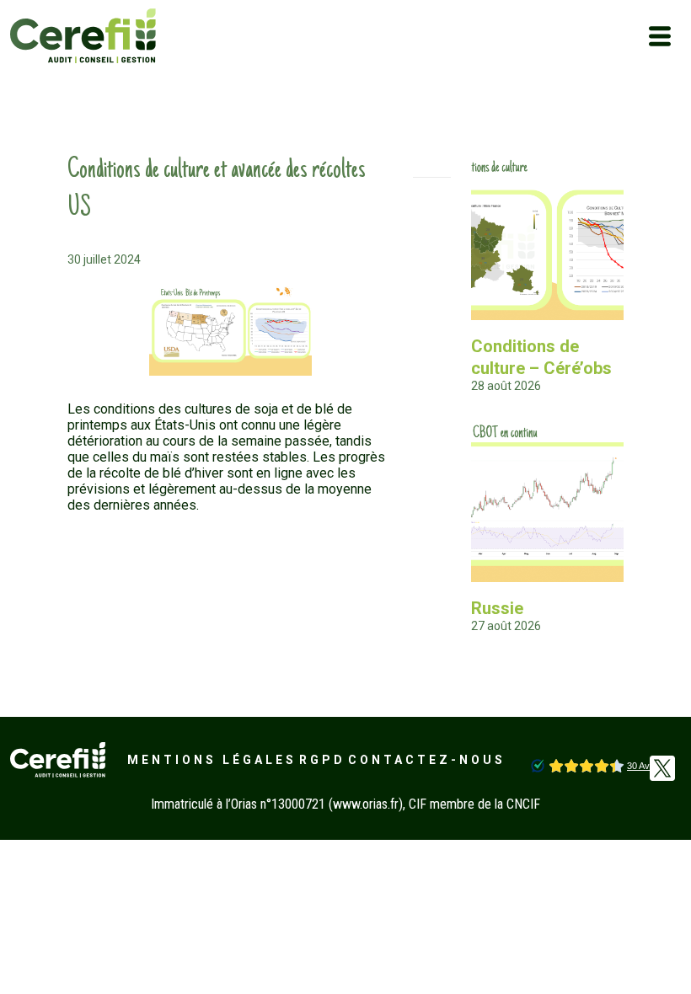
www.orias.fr (366, 804)
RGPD (322, 760)
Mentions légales (212, 760)
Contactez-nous (427, 760)
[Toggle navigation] (660, 36)
